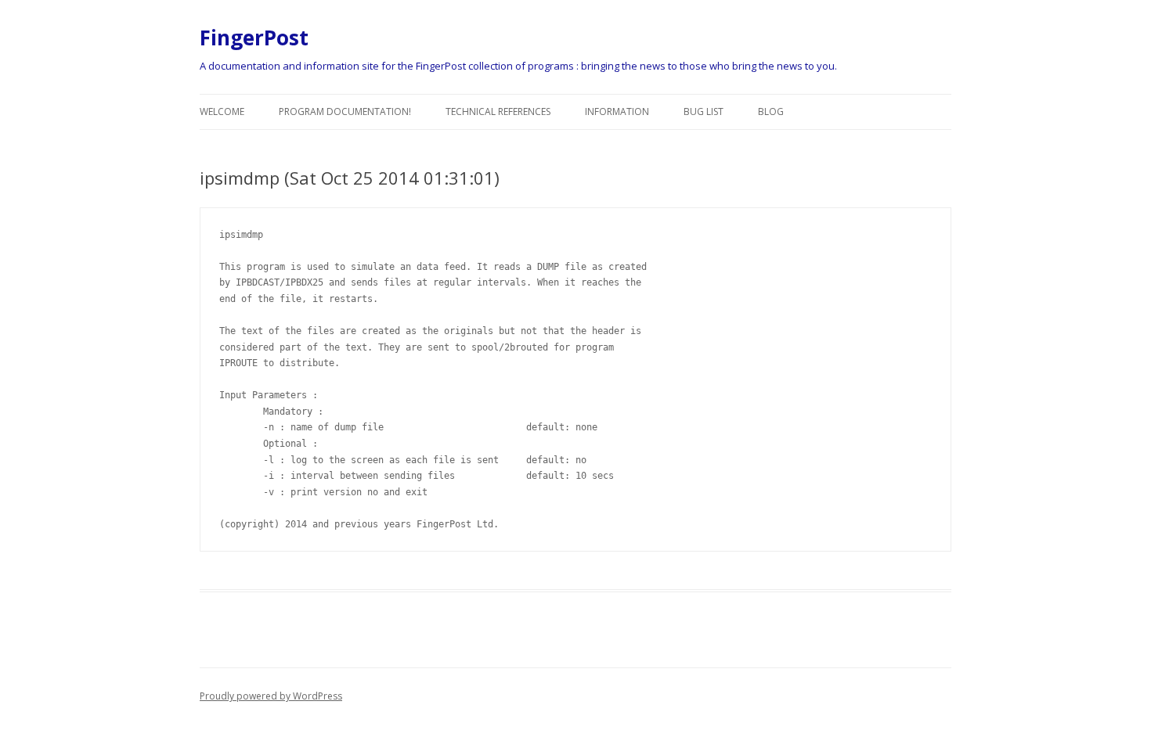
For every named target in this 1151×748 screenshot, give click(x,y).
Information (617, 111)
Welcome (222, 111)
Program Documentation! (345, 111)
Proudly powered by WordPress (271, 696)
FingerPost (254, 37)
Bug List (703, 111)
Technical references (498, 111)
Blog (771, 111)
